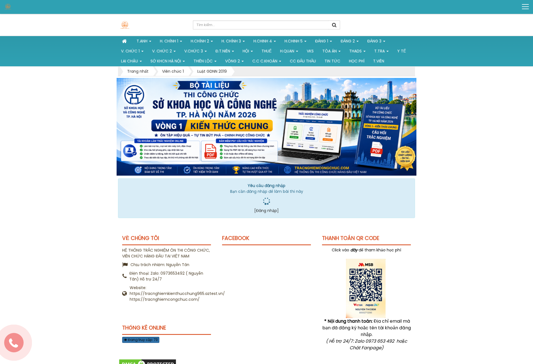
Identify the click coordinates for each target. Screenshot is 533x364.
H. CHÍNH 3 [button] (232, 41)
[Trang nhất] (125, 41)
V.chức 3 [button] (194, 51)
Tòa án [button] (330, 51)
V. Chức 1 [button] (131, 51)
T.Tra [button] (380, 51)
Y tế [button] (401, 51)
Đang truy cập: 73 (142, 339)
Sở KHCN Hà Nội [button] (166, 61)
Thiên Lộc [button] (203, 61)
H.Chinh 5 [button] (294, 41)
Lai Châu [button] (130, 61)
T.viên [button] (378, 61)
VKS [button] (310, 51)
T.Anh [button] (143, 41)
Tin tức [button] (332, 61)
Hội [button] (246, 51)
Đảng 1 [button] (322, 41)
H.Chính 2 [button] (200, 41)
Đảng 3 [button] (375, 41)
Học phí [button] (356, 61)
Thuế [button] (266, 51)
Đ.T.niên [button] (223, 51)
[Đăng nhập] (266, 210)
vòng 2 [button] (233, 61)
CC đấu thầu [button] (303, 61)
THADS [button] (356, 51)
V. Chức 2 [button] (162, 51)
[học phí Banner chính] (266, 126)
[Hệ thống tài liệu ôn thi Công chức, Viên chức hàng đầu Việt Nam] (25, 6)
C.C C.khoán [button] (265, 61)
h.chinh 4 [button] (263, 41)
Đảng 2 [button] (348, 41)
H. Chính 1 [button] (169, 41)
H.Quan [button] (287, 51)
